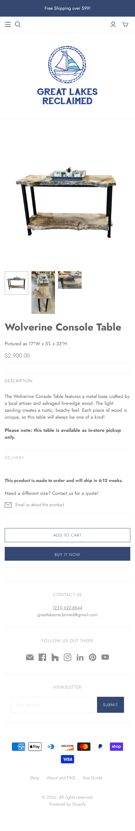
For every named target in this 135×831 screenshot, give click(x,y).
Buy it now (67, 555)
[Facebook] (42, 657)
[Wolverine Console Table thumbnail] (16, 283)
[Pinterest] (92, 657)
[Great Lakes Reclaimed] (67, 74)
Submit (110, 705)
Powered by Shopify (67, 804)
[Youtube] (105, 657)
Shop (34, 778)
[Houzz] (55, 657)
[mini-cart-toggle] (125, 24)
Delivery (14, 458)
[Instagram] (67, 657)
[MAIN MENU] (8, 24)
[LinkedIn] (80, 657)
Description (19, 381)
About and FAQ (61, 778)
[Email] (30, 657)
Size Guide (92, 778)
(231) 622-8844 (67, 608)
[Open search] (18, 24)
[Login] (113, 24)
